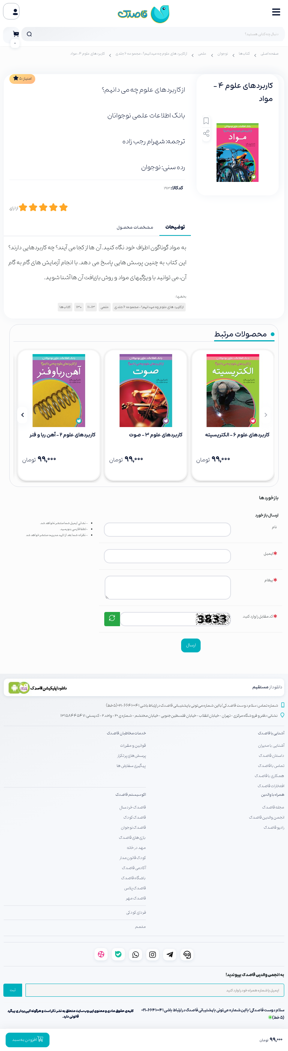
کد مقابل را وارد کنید (258, 616)
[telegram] (169, 954)
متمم (140, 927)
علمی (202, 54)
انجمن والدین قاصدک (266, 817)
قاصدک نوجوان (133, 828)
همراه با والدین (272, 795)
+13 (79, 307)
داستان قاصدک (271, 756)
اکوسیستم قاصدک (131, 795)
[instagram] (152, 954)
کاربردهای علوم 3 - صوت (156, 435)
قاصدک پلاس (135, 888)
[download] (74, 687)
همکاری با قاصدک (269, 776)
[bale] (118, 954)
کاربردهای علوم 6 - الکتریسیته (237, 435)
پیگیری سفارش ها (131, 766)
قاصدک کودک (134, 817)
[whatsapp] (135, 954)
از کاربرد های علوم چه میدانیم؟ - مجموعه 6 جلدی (151, 54)
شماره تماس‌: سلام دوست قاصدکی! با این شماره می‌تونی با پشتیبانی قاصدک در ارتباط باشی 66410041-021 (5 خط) (192, 706)
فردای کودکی (136, 913)
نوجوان (223, 54)
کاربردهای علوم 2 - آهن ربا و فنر (63, 435)
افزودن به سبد (24, 1040)
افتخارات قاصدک (271, 786)
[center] (29, 34)
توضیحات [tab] (175, 227)
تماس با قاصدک (271, 766)
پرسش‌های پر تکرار (131, 756)
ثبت (13, 990)
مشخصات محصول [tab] (135, 227)
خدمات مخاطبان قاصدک (126, 733)
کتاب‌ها (244, 54)
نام (274, 527)
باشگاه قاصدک (133, 878)
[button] (266, 415)
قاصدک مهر (136, 898)
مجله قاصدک (273, 807)
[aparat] (101, 954)
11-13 (91, 307)
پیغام (268, 580)
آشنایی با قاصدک (271, 733)
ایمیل (268, 554)
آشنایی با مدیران (271, 746)
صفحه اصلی (270, 54)
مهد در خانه (136, 848)
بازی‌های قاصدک (132, 838)
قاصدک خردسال (132, 807)
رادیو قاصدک (274, 828)
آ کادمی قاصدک (134, 868)
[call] (187, 954)
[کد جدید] (112, 619)
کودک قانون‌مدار (133, 858)
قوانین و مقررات (133, 746)
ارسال (191, 645)
